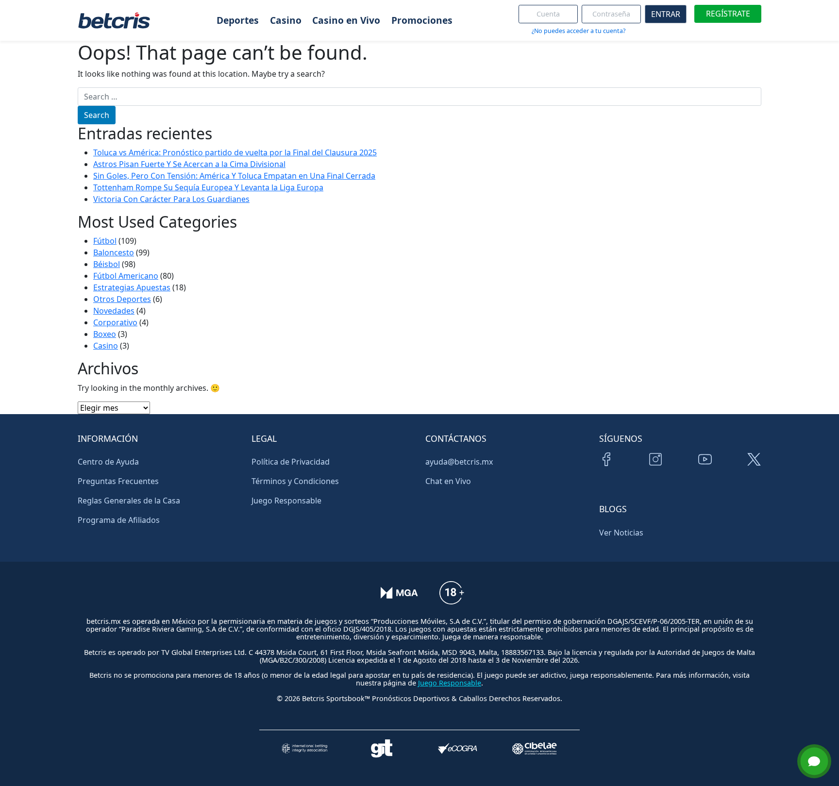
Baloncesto (113, 252)
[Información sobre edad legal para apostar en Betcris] (451, 599)
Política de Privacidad (291, 461)
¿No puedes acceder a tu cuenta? (578, 31)
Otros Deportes (122, 299)
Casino (105, 345)
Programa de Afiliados (119, 520)
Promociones (422, 20)
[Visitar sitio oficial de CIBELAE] (534, 748)
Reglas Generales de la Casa (129, 500)
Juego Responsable (286, 500)
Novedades (113, 310)
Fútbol (105, 240)
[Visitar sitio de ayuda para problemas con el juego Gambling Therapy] (381, 748)
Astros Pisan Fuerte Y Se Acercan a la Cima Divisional (189, 164)
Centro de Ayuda (108, 461)
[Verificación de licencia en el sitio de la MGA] (399, 599)
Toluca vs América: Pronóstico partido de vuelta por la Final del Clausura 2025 (235, 152)
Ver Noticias (621, 532)
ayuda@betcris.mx (459, 461)
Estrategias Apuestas (131, 287)
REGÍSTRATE (728, 13)
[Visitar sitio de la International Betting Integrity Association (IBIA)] (304, 748)
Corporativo (115, 322)
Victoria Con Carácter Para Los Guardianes (171, 199)
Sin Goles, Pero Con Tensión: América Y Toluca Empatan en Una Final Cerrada (234, 175)
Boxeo (104, 334)
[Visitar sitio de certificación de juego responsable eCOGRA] (457, 748)
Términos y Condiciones (295, 481)
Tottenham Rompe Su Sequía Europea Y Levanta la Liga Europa (208, 187)
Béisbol (106, 264)
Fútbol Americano (125, 275)
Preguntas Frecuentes (118, 481)
